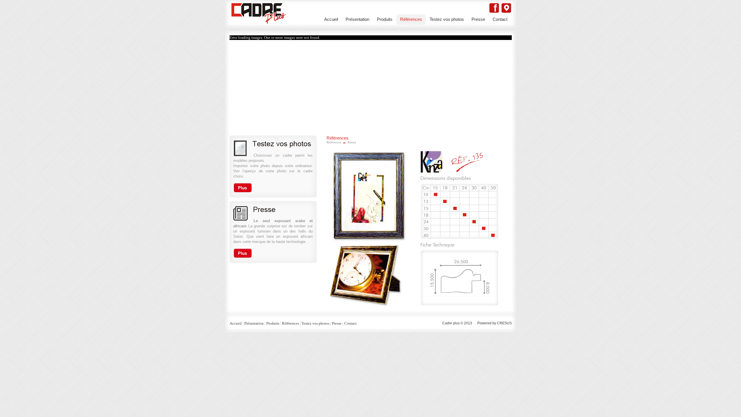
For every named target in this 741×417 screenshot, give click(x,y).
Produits (384, 19)
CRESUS (504, 323)
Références (411, 19)
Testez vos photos (447, 19)
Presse (478, 19)
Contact (500, 19)
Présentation (357, 19)
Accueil (331, 19)
